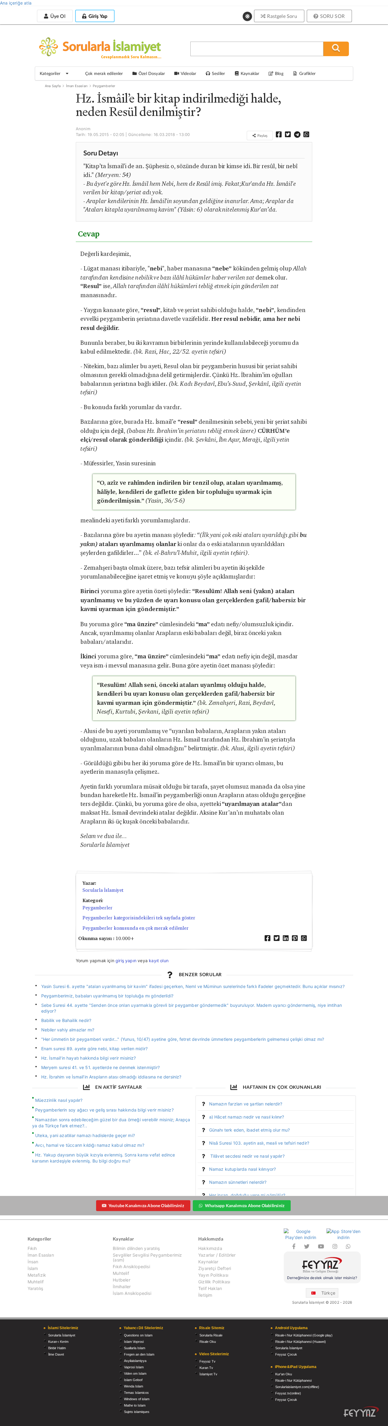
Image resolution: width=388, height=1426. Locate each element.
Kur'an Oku (283, 1374)
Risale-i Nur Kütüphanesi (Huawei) (300, 1341)
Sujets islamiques (136, 1412)
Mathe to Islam (135, 1405)
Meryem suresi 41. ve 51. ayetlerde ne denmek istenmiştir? (100, 1067)
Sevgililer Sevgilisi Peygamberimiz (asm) (147, 1257)
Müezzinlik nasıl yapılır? (59, 1100)
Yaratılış (35, 1288)
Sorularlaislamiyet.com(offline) (297, 1387)
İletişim (205, 1295)
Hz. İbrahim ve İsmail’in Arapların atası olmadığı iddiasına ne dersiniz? (111, 1076)
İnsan (33, 1261)
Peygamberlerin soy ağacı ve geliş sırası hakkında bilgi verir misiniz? (104, 1109)
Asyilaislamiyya (135, 1361)
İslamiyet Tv (208, 1374)
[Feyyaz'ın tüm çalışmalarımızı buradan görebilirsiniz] (361, 1411)
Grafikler (307, 73)
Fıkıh (32, 1248)
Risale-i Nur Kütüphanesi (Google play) (304, 1335)
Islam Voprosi (134, 1341)
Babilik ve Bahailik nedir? (66, 1020)
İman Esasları (77, 86)
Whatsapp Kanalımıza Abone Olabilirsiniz (244, 1205)
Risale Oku (207, 1341)
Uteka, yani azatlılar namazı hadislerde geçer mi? (85, 1135)
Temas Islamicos (136, 1392)
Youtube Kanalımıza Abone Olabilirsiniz (146, 1205)
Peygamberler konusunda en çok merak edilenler (135, 928)
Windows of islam (136, 1399)
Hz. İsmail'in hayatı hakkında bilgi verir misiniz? (88, 1058)
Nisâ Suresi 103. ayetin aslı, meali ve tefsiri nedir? (259, 1143)
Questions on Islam (138, 1335)
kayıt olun (159, 960)
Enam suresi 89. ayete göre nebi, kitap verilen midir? (94, 1048)
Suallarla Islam (134, 1348)
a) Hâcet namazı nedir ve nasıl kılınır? (246, 1116)
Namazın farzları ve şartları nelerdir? (246, 1103)
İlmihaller (122, 1286)
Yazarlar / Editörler (217, 1255)
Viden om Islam (135, 1373)
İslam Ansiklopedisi (132, 1293)
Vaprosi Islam (134, 1367)
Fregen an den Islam (139, 1354)
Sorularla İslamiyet (102, 890)
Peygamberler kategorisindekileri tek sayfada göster (138, 918)
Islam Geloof (133, 1380)
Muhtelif (36, 1281)
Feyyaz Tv (207, 1361)
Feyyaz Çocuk (286, 1354)
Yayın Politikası (213, 1275)
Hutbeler (121, 1279)
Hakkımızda (210, 1248)
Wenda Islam (133, 1386)
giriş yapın (125, 960)
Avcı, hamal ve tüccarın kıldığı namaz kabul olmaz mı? (89, 1145)
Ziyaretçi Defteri (214, 1268)
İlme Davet (56, 1354)
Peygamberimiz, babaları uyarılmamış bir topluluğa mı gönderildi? (107, 995)
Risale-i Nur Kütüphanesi (293, 1380)
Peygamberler (104, 86)
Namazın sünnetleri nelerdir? (238, 1182)
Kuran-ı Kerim (58, 1341)
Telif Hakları (210, 1288)
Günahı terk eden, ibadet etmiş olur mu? (249, 1129)
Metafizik (37, 1275)
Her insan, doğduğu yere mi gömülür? (247, 1195)
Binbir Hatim (57, 1348)
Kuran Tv (206, 1368)
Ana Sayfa (53, 86)
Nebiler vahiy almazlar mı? (68, 1029)
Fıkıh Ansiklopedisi (131, 1266)
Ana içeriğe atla (16, 2)
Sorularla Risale (210, 1335)
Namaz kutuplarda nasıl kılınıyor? (242, 1169)
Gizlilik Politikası (214, 1281)
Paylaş (261, 135)
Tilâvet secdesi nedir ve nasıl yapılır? (247, 1156)
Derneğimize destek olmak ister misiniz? (322, 1277)
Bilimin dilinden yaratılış (136, 1248)
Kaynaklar (208, 1261)
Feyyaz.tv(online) (288, 1393)
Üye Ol (57, 16)
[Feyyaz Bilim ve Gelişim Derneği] (322, 1266)
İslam (33, 1268)
